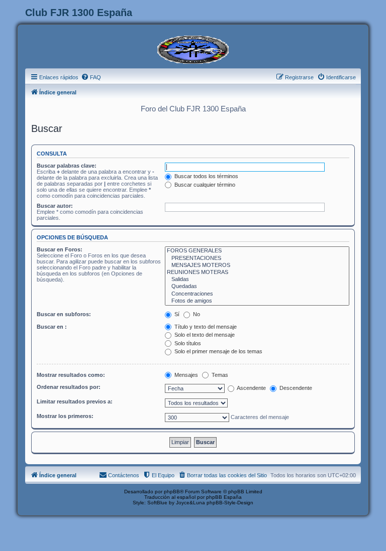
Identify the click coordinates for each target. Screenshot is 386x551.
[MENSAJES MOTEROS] (257, 265)
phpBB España (224, 497)
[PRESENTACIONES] (257, 258)
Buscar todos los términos (205, 176)
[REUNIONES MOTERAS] (257, 272)
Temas (219, 375)
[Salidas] (257, 279)
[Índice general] (193, 49)
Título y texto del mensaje (205, 327)
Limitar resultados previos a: (75, 401)
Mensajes (185, 375)
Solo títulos (187, 343)
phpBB (172, 491)
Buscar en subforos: (64, 314)
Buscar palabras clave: (66, 166)
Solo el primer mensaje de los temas (217, 351)
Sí (176, 314)
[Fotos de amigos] (257, 301)
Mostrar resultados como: (71, 375)
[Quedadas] (257, 286)
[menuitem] (91, 77)
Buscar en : (52, 327)
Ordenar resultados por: (69, 387)
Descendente (295, 388)
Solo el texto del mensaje (204, 335)
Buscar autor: (55, 206)
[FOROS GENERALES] (257, 250)
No (195, 314)
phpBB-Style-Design (230, 502)
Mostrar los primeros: (65, 416)
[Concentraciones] (257, 294)
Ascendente (251, 388)
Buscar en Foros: (59, 249)
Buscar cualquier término (204, 185)
